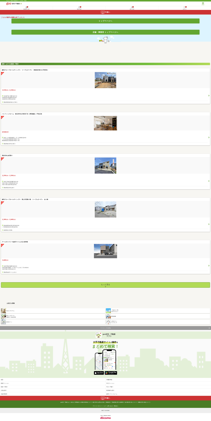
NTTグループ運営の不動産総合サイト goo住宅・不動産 (16, 0)
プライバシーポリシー (97, 406)
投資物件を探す (110, 390)
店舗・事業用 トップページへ (105, 32)
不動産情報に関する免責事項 (117, 402)
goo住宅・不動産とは (64, 402)
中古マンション (110, 383)
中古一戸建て (109, 386)
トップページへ (105, 21)
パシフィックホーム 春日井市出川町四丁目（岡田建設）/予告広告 (22, 114)
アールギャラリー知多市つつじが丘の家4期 (15, 242)
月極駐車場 (109, 379)
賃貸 (2, 379)
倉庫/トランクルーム (111, 394)
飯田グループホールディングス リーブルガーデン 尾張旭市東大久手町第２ (25, 70)
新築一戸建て (4, 386)
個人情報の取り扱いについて (130, 402)
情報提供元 (108, 402)
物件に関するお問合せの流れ (98, 402)
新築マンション (5, 383)
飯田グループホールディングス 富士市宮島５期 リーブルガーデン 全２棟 (25, 199)
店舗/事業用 (4, 394)
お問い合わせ (110, 406)
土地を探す (4, 390)
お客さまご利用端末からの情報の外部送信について (80, 402)
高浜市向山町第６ (7, 155)
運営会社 (115, 406)
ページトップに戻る (105, 328)
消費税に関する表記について (144, 402)
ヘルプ (104, 406)
